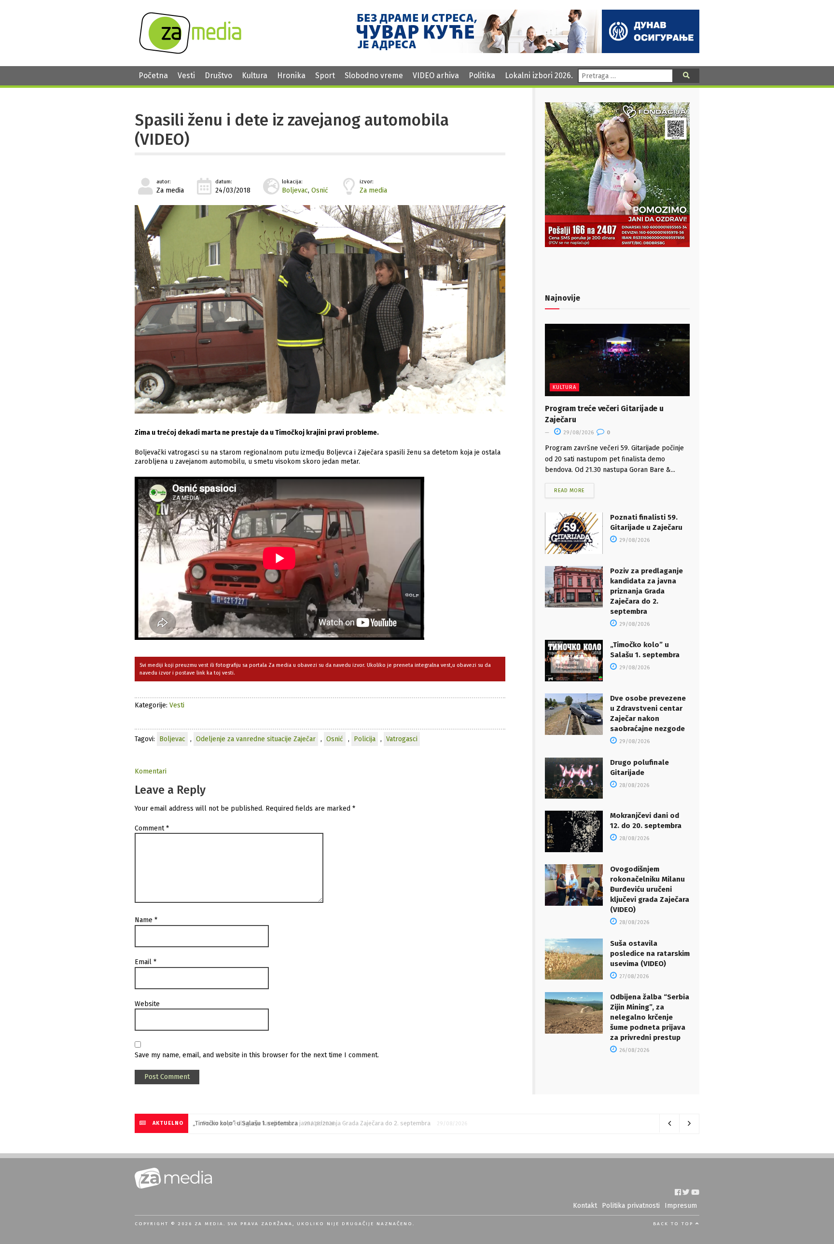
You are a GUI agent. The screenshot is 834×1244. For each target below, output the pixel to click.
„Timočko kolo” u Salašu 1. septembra (248, 1123)
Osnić (319, 190)
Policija (364, 739)
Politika (482, 75)
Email (145, 962)
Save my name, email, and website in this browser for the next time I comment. (257, 1055)
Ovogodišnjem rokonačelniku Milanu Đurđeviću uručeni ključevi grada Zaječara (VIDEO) (649, 889)
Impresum (681, 1206)
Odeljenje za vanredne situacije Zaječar (256, 739)
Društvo (218, 75)
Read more (569, 490)
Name (146, 920)
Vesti (186, 75)
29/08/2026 (578, 432)
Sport (325, 75)
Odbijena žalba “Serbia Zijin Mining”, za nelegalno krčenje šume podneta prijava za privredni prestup (649, 1017)
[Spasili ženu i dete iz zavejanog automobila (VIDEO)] (320, 309)
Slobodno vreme (374, 75)
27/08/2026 (633, 976)
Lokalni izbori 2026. (539, 75)
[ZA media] (190, 51)
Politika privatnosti (631, 1206)
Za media (373, 190)
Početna (153, 75)
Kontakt (585, 1206)
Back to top (674, 1224)
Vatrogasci (401, 739)
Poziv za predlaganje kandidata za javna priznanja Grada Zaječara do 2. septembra (646, 591)
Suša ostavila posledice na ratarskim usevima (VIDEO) (650, 953)
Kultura (254, 75)
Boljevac (295, 190)
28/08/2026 (633, 785)
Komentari (151, 771)
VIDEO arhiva (436, 75)
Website (147, 1004)
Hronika (291, 75)
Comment (152, 828)
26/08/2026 (633, 1050)
